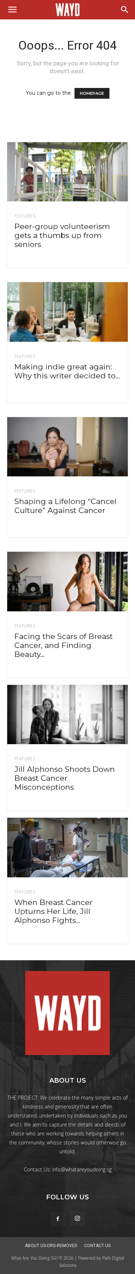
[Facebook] (58, 1219)
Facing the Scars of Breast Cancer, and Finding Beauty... (63, 645)
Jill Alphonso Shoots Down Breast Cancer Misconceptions (64, 778)
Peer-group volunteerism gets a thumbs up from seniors (62, 235)
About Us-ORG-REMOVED (51, 1245)
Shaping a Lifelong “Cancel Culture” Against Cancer (65, 506)
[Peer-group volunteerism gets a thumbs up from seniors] (67, 171)
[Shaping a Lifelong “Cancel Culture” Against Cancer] (67, 446)
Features (24, 216)
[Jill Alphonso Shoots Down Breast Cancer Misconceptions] (67, 714)
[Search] (125, 9)
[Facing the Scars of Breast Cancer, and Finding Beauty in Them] (67, 581)
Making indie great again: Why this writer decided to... (67, 371)
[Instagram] (77, 1219)
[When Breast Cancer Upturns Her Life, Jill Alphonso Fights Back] (67, 847)
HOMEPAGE (92, 93)
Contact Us (97, 1245)
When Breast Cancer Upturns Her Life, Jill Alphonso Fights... (53, 911)
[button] (12, 9)
